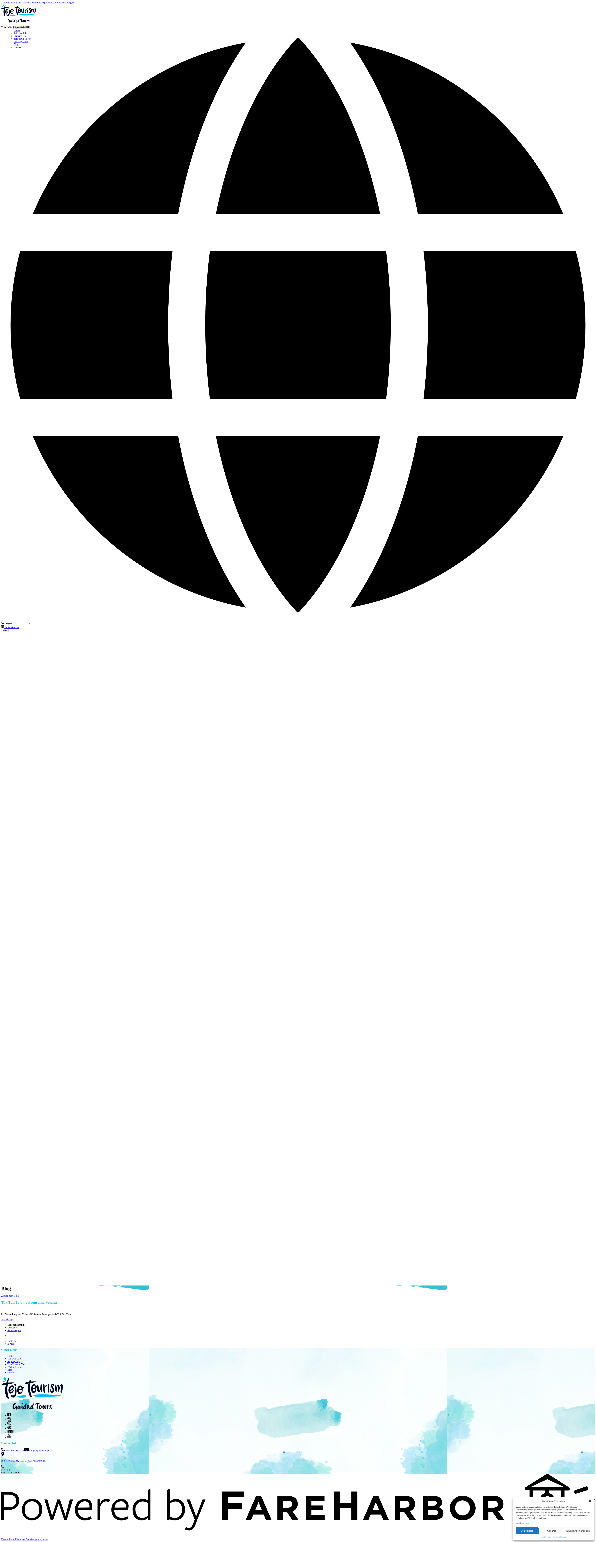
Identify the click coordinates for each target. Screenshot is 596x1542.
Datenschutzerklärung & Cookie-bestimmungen (24, 1539)
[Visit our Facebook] (9, 1415)
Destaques (12, 1327)
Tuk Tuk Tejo (14, 1358)
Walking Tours (14, 1367)
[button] (589, 1500)
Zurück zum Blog (10, 1295)
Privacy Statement (559, 1537)
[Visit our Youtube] (9, 1437)
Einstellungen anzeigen (578, 1530)
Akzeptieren (527, 1530)
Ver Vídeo (6, 1319)
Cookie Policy (546, 1537)
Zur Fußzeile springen (63, 2)
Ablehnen (551, 1530)
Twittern (11, 1341)
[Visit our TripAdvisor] (10, 1432)
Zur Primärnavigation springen (16, 2)
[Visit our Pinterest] (9, 1428)
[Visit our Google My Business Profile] (9, 1419)
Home (10, 1356)
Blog (9, 1369)
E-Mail (10, 1343)
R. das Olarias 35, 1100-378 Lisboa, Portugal (23, 1460)
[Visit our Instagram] (9, 1424)
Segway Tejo (13, 1361)
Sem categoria (14, 1330)
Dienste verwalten (522, 1523)
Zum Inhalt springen (42, 2)
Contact (11, 1372)
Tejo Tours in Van (16, 1364)
